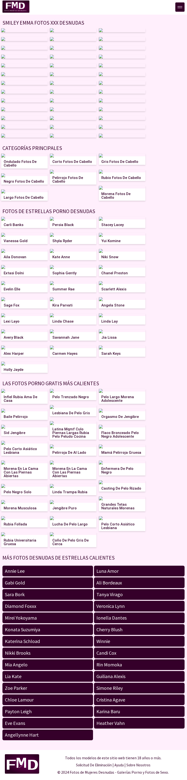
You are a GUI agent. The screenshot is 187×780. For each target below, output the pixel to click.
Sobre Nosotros (138, 765)
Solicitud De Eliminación (94, 765)
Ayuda (119, 765)
